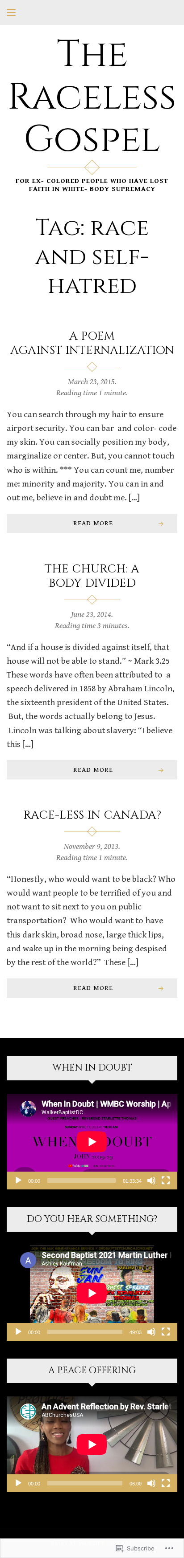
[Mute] (151, 1180)
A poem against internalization (92, 344)
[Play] (18, 1180)
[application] (92, 1141)
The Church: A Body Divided (92, 576)
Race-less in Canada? (92, 815)
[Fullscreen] (165, 1180)
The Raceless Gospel (92, 97)
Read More (93, 523)
